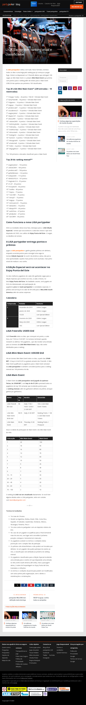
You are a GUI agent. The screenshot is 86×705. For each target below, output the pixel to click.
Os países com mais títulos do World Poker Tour (48, 625)
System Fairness (62, 653)
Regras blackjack (34, 660)
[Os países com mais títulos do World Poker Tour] (47, 616)
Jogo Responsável (55, 4)
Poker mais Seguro (22, 656)
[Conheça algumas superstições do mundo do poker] (11, 616)
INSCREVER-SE (77, 7)
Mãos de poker (34, 655)
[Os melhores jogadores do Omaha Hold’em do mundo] (29, 616)
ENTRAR (79, 2)
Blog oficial (46, 647)
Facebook (46, 653)
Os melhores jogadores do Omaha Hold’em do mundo (30, 625)
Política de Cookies (22, 664)
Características (8, 11)
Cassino (40, 4)
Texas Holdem (33, 653)
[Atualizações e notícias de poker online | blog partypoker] (11, 4)
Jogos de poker (34, 650)
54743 (15, 683)
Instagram (46, 658)
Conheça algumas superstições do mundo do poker (11, 625)
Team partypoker (52, 11)
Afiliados (18, 667)
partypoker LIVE (40, 11)
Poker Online (27, 11)
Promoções (33, 663)
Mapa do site (6, 660)
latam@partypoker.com (18, 500)
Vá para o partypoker (75, 16)
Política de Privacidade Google (74, 653)
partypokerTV (64, 11)
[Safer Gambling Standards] (45, 695)
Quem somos (6, 647)
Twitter (45, 655)
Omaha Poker (33, 658)
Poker (34, 4)
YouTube (52, 655)
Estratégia (18, 11)
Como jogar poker (35, 647)
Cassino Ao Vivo (50, 4)
